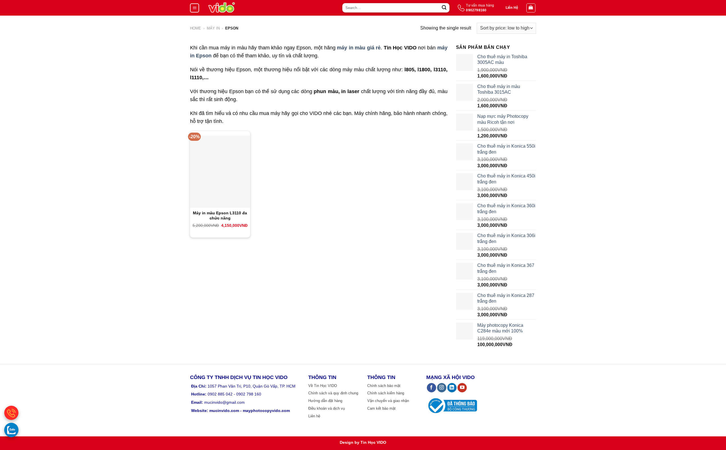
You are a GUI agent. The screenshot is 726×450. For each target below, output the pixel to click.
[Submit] (444, 8)
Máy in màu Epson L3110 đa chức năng (220, 215)
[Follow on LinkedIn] (452, 388)
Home (195, 28)
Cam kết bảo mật (381, 408)
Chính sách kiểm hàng (385, 393)
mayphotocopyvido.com (266, 410)
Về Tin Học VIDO (322, 386)
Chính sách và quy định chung (333, 393)
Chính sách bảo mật (383, 386)
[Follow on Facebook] (431, 388)
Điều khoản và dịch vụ (326, 408)
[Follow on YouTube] (462, 388)
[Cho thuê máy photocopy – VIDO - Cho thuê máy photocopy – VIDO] (222, 7)
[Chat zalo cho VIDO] (11, 430)
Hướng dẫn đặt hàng (325, 401)
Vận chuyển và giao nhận (388, 401)
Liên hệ (314, 416)
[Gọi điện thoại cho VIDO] (11, 413)
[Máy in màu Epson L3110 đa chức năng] (220, 171)
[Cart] (531, 7)
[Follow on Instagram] (441, 388)
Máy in (213, 28)
